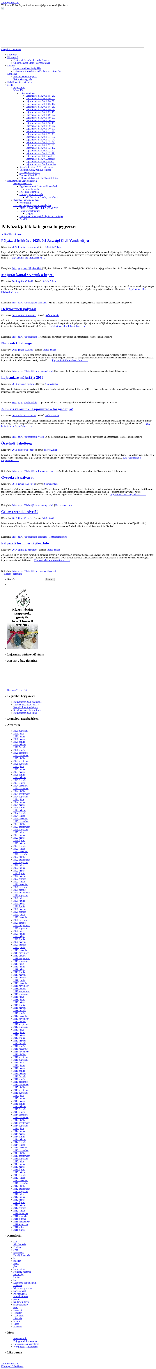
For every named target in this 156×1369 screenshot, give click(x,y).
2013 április (19, 1169)
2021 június (19, 901)
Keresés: (11, 579)
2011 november (20, 1216)
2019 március (19, 975)
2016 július (18, 1062)
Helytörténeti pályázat (18, 309)
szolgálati (42, 302)
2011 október (19, 1219)
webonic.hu (25, 202)
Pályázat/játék (35, 268)
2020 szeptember (21, 925)
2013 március (19, 1172)
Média (10, 84)
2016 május (19, 1068)
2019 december (20, 950)
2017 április (19, 1038)
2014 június (19, 1131)
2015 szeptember (21, 1090)
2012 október (19, 1186)
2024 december (20, 785)
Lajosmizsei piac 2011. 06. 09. (40, 101)
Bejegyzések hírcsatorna (25, 1341)
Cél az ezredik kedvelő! (19, 512)
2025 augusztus (20, 763)
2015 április (19, 1103)
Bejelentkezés (20, 1338)
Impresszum (19, 87)
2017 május (19, 1035)
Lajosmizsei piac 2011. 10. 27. (40, 128)
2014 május (19, 1134)
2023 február (19, 846)
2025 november (20, 755)
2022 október (19, 857)
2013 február (19, 1175)
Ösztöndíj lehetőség (16, 443)
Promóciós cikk (45, 471)
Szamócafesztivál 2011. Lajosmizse (36, 167)
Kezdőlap (12, 54)
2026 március (19, 744)
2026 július (18, 733)
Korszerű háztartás (22, 1271)
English (17, 1247)
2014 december (20, 1114)
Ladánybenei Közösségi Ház (27, 68)
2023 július (18, 832)
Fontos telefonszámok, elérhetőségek (31, 60)
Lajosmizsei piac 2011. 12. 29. (40, 153)
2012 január (19, 1210)
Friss (14, 268)
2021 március (19, 909)
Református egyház (22, 79)
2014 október (19, 1120)
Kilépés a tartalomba (11, 49)
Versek (16, 1321)
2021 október (19, 890)
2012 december (20, 1180)
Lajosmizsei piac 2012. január (40, 161)
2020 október (19, 922)
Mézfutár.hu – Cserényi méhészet (42, 197)
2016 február (19, 1076)
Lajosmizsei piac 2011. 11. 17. (40, 139)
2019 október (19, 955)
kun (15, 1280)
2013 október (19, 1153)
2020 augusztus (20, 928)
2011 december (20, 1213)
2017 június (19, 1032)
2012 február (19, 1208)
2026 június (19, 736)
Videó (41, 437)
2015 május (19, 1101)
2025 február (19, 780)
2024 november (20, 788)
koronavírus (19, 1269)
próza (16, 1299)
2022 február (19, 879)
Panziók (23, 219)
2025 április (19, 774)
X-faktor (17, 1326)
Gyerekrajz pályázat (17, 477)
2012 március (19, 1205)
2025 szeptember (21, 761)
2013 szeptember (21, 1156)
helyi (20, 268)
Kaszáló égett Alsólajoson (25, 707)
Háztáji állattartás (21, 1255)
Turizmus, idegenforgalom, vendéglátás (32, 205)
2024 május (19, 805)
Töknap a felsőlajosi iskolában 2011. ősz (39, 178)
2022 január (19, 881)
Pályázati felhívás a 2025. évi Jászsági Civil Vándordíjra (45, 241)
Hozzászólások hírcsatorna (26, 1344)
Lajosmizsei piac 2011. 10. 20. (40, 126)
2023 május (19, 837)
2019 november (20, 953)
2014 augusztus (20, 1125)
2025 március (19, 777)
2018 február (19, 1010)
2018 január (19, 1013)
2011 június (19, 1230)
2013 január (19, 1177)
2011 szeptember (21, 1221)
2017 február (19, 1043)
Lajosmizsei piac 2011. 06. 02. (40, 98)
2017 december (20, 1016)
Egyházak (12, 74)
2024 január (19, 816)
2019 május (19, 969)
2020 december (20, 917)
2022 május (19, 870)
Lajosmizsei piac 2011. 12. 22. (40, 150)
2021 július (18, 898)
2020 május (19, 936)
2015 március (19, 1106)
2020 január (19, 947)
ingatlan (17, 1260)
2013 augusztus (20, 1158)
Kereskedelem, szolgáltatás (26, 200)
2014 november (20, 1117)
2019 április (19, 972)
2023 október (19, 824)
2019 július (18, 964)
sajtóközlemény (20, 1304)
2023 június (19, 835)
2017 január (19, 1046)
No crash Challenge (16, 343)
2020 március (19, 942)
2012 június (19, 1197)
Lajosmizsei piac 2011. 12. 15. (40, 148)
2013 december (20, 1147)
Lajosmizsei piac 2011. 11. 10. (40, 137)
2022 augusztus (20, 862)
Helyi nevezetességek (30, 211)
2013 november (20, 1150)
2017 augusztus (20, 1027)
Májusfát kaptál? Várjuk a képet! (27, 275)
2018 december (20, 983)
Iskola (16, 1263)
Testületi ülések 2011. (30, 172)
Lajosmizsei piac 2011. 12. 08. (40, 145)
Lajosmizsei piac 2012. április (40, 156)
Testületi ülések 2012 (30, 175)
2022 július (18, 865)
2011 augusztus (20, 1224)
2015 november (20, 1084)
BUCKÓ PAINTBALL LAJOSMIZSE (39, 208)
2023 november (20, 821)
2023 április (19, 840)
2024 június (19, 802)
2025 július (18, 766)
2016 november (20, 1051)
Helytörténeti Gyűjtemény (19, 82)
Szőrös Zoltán (54, 247)
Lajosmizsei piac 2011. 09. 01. (40, 109)
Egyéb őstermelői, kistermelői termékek (38, 186)
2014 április (19, 1136)
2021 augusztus (20, 895)
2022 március (19, 876)
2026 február (19, 747)
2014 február (19, 1142)
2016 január (19, 1079)
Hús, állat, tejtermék (29, 191)
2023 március (19, 843)
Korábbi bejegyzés (11, 234)
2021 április (19, 906)
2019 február (19, 977)
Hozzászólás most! (64, 505)
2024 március (19, 810)
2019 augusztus (20, 961)
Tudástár (17, 1313)
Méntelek (17, 1285)
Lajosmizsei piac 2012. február (40, 159)
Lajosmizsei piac (27, 93)
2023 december (20, 818)
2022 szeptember (21, 859)
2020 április (19, 939)
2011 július (18, 1227)
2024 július (18, 799)
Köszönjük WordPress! (12, 1366)
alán (15, 1241)
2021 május (19, 903)
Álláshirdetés (19, 1244)
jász (25, 268)
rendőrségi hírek (46, 371)
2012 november (20, 1183)
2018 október (19, 988)
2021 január (19, 914)
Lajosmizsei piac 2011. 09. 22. (40, 115)
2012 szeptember (21, 1188)
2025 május (19, 772)
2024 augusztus (20, 796)
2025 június (19, 769)
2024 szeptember (21, 794)
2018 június (19, 999)
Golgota (29, 213)
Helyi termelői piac (22, 183)
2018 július (18, 996)
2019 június (19, 966)
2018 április (19, 1005)
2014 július (18, 1128)
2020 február (19, 944)
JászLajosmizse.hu (10, 2)
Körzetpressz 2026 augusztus (27, 702)
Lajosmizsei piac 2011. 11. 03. (40, 131)
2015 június (19, 1098)
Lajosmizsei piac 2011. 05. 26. (40, 95)
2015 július (18, 1095)
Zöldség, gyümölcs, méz (31, 194)
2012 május (19, 1199)
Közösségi (18, 1274)
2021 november (20, 887)
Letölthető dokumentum (24, 1282)
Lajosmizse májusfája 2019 (22, 377)
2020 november (20, 920)
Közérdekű (12, 57)
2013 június (19, 1164)
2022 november (20, 854)
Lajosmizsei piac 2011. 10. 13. (40, 123)
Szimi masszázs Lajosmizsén (27, 710)
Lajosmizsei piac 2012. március (41, 164)
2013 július (18, 1161)
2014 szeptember (21, 1123)
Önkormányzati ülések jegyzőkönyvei (31, 63)
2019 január (19, 980)
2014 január (19, 1145)
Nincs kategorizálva (22, 1288)
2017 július (18, 1029)
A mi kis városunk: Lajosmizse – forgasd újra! (37, 409)
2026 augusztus (20, 731)
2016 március (19, 1073)
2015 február (19, 1109)
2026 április (19, 741)
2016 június (19, 1065)
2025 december (20, 752)
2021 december (20, 884)
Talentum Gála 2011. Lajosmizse (35, 169)
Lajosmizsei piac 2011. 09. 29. (40, 117)
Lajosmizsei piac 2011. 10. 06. (40, 120)
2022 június (19, 868)
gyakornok (18, 1252)
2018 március (19, 1007)
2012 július (18, 1194)
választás (17, 1318)
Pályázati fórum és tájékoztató (25, 543)
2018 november (20, 986)
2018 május (19, 1002)
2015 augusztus (20, 1092)
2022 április (19, 873)
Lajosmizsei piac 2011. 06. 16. (40, 104)
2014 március (19, 1139)
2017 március (19, 1040)
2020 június (19, 933)
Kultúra (11, 65)
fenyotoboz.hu (32, 189)
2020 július (18, 931)
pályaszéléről (19, 1291)
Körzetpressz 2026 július (25, 713)
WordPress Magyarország (25, 1346)
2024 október (19, 791)
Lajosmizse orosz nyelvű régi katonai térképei (41, 216)
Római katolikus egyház (25, 76)
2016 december (20, 1049)
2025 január (19, 783)
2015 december (20, 1081)
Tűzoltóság (18, 1315)
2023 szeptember (21, 826)
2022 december (20, 851)
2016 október (19, 1054)
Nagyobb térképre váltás (17, 690)
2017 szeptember (21, 1024)
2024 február (19, 813)
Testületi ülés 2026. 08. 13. (26, 704)
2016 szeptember (21, 1057)
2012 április (19, 1202)
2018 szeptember (21, 991)
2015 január (19, 1112)
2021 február (19, 911)
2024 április (19, 807)
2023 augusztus (20, 829)
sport (15, 1307)
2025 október (19, 758)
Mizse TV (18, 90)
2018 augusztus (20, 994)
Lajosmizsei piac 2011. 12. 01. (40, 142)
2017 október (19, 1021)
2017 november (20, 1018)
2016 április (19, 1071)
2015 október (19, 1087)
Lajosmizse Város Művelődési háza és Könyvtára (37, 71)
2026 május (19, 739)
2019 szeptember (21, 958)
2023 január (19, 848)
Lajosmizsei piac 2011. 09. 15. (40, 112)
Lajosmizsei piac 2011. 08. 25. (40, 106)
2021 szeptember (21, 892)
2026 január (19, 750)
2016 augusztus (20, 1060)
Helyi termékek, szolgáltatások (22, 180)
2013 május (19, 1166)
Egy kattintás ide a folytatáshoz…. (30, 257)
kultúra (16, 1277)
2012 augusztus (20, 1191)
